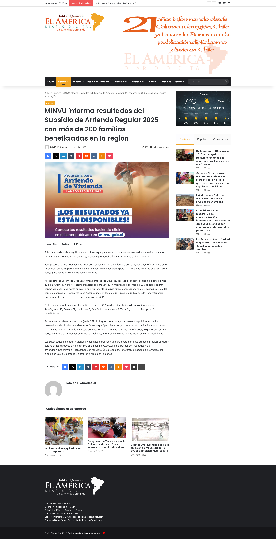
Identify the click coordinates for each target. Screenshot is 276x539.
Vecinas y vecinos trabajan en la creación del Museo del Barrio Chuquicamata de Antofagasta (150, 448)
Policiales (120, 81)
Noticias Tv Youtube (173, 81)
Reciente (185, 139)
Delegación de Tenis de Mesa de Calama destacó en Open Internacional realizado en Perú (106, 444)
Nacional (137, 81)
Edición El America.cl (59, 147)
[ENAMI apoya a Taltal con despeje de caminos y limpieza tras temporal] (185, 200)
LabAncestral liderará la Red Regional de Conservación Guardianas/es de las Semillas (136, 3)
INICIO (50, 81)
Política (152, 81)
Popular (201, 139)
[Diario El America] (74, 23)
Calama (62, 81)
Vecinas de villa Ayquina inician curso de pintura (63, 450)
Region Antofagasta (98, 81)
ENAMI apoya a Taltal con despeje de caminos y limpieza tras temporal (211, 198)
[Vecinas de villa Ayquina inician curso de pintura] (64, 431)
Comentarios (220, 139)
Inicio (49, 93)
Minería (77, 81)
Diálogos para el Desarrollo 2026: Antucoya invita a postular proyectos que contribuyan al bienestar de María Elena (212, 157)
